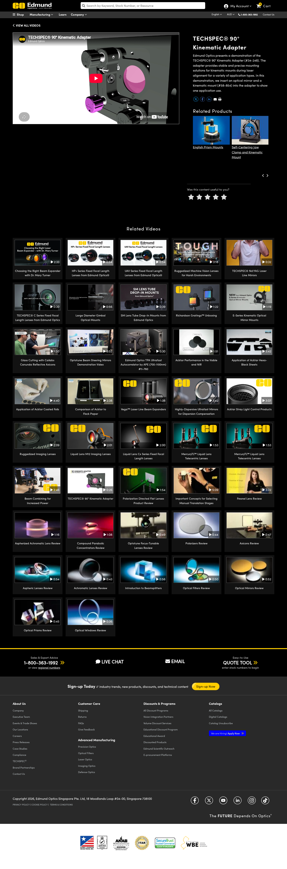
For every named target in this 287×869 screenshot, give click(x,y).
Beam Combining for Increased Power (38, 501)
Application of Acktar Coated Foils (37, 409)
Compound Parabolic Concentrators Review (90, 545)
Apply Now (225, 733)
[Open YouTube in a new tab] (223, 802)
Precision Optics (87, 746)
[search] (143, 5)
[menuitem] (22, 14)
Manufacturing (40, 14)
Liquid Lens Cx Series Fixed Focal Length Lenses (143, 456)
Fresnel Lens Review (249, 498)
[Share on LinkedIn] (209, 101)
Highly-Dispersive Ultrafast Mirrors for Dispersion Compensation (196, 411)
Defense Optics (86, 772)
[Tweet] (196, 101)
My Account (239, 6)
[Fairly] (207, 197)
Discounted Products (155, 742)
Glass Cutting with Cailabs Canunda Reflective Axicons (37, 362)
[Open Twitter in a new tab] (209, 802)
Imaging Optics (86, 765)
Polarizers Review (196, 543)
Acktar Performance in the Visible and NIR (196, 362)
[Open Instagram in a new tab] (251, 802)
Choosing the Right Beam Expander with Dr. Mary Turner (37, 273)
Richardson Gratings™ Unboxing (196, 315)
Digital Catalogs (218, 716)
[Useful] (216, 197)
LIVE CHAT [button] (113, 661)
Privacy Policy (21, 804)
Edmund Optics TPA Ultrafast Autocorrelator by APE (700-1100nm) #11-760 (143, 364)
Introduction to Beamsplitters (143, 588)
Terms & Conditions (61, 804)
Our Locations (20, 729)
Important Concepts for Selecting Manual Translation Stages (196, 501)
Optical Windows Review (90, 630)
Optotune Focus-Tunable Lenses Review (143, 545)
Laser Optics (85, 759)
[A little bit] (199, 197)
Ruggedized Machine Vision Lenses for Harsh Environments (196, 273)
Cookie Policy (39, 804)
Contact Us (268, 14)
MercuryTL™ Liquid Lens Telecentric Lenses (196, 456)
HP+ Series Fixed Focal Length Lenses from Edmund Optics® (90, 273)
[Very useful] (224, 197)
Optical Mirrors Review (249, 588)
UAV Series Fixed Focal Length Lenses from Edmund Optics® (143, 273)
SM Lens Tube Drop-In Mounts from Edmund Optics (143, 318)
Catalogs (216, 710)
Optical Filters (86, 753)
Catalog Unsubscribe (221, 723)
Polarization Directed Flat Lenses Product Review (143, 501)
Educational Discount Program (161, 729)
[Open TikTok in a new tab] (265, 802)
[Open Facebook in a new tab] (194, 802)
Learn (63, 14)
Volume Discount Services (157, 723)
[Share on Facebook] (203, 101)
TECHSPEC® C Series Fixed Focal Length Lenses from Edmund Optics (37, 318)
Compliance (19, 754)
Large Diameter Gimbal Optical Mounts (90, 318)
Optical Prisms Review (38, 630)
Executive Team (21, 716)
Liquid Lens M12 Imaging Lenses (90, 454)
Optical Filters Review (196, 588)
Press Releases (21, 742)
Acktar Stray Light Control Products (249, 409)
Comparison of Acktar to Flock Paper (90, 411)
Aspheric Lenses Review (38, 588)
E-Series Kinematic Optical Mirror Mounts (249, 318)
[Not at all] (191, 197)
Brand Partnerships (24, 767)
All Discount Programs (156, 710)
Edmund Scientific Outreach (159, 748)
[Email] (215, 99)
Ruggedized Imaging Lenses (38, 454)
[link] (265, 3)
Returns (82, 716)
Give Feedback (86, 729)
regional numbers (49, 667)
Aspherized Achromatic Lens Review (37, 543)
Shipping (83, 710)
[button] (251, 14)
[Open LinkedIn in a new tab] (237, 802)
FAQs (81, 723)
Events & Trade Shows (25, 723)
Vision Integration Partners (158, 716)
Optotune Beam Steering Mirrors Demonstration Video (90, 362)
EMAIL (178, 661)
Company (78, 14)
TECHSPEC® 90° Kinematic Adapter (90, 498)
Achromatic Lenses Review (90, 588)
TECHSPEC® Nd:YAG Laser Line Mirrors (249, 273)
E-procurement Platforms (158, 754)
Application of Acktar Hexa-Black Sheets (249, 362)
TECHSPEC (20, 761)
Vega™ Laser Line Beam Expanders (143, 409)
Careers (17, 735)
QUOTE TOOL (237, 662)
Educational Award (154, 735)
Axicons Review (249, 543)
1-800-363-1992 (249, 14)
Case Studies (20, 748)
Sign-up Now (205, 686)
